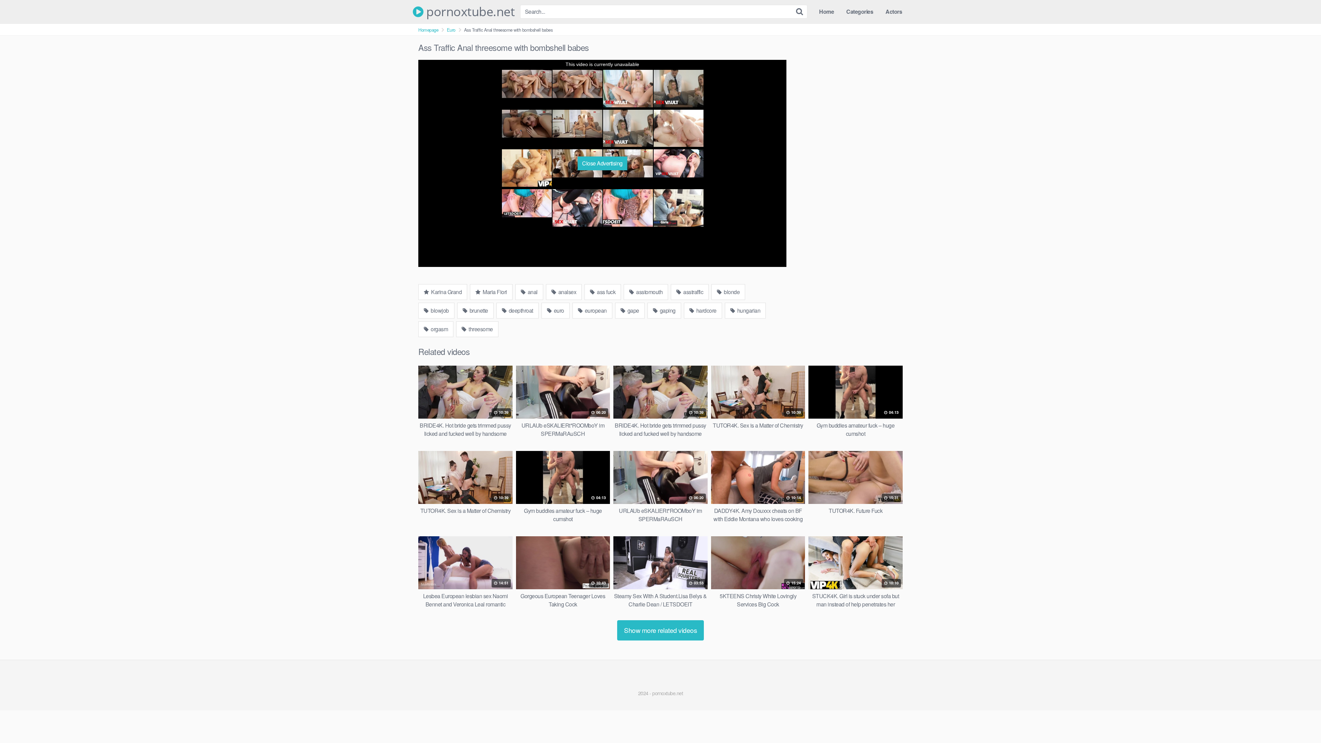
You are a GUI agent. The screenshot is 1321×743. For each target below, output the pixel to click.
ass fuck (606, 292)
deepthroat (520, 310)
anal (532, 292)
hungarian (748, 310)
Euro (451, 29)
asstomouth (649, 292)
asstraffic (693, 292)
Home (826, 11)
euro (558, 310)
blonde (731, 292)
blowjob (439, 310)
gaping (667, 310)
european (595, 310)
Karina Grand (446, 292)
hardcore (706, 310)
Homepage (428, 29)
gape (632, 310)
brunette (478, 310)
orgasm (439, 329)
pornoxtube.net (469, 12)
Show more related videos (660, 630)
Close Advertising (602, 163)
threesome (480, 329)
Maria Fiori (494, 292)
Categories (859, 11)
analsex (566, 292)
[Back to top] (1302, 721)
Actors (893, 11)
